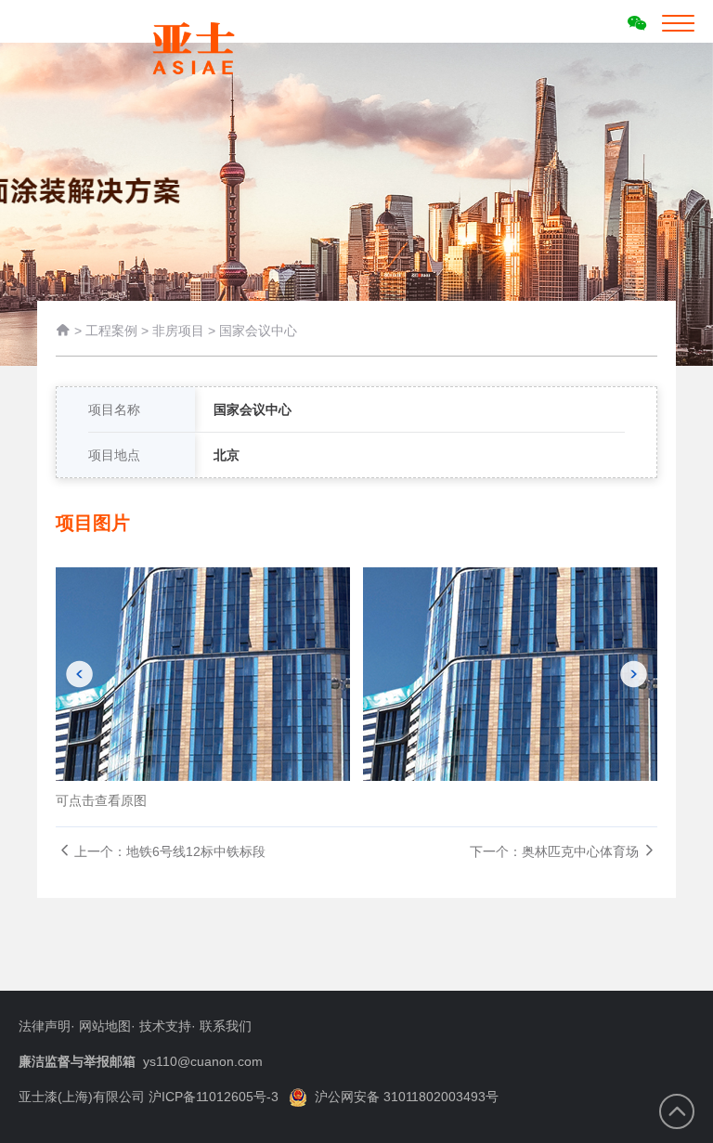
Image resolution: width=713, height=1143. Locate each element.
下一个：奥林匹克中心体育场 (554, 851)
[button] (79, 674)
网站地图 (105, 1026)
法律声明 (45, 1026)
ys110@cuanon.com (203, 1061)
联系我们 (226, 1026)
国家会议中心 (258, 330)
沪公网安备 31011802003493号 (407, 1096)
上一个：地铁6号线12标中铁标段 (170, 851)
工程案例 (111, 330)
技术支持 (165, 1026)
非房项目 (178, 330)
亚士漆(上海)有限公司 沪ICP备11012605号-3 (149, 1096)
